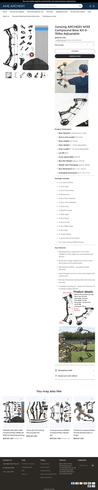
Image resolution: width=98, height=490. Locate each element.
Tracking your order (49, 16)
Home (5, 12)
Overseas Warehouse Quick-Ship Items (26, 16)
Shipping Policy (45, 470)
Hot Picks (49, 12)
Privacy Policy (45, 463)
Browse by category (17, 12)
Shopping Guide (61, 12)
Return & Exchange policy (49, 474)
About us (6, 16)
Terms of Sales (45, 467)
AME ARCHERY (51, 489)
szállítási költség (61, 40)
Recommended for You (35, 12)
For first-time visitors (78, 12)
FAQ (89, 12)
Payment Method (46, 477)
